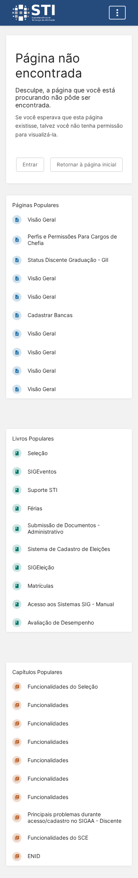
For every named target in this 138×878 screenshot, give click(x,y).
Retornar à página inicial (86, 164)
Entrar (30, 164)
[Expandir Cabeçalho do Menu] (117, 13)
